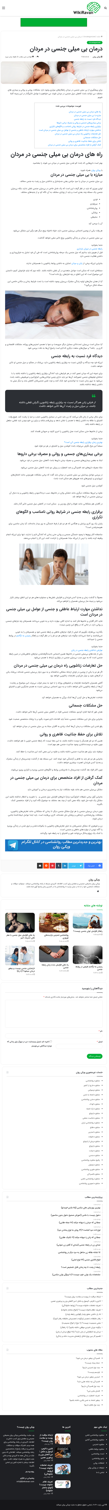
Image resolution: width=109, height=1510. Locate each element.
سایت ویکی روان (68, 1504)
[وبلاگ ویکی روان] (86, 8)
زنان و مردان (77, 263)
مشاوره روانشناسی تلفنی (90, 1178)
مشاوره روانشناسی (93, 1080)
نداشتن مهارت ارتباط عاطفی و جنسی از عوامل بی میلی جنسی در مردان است (70, 130)
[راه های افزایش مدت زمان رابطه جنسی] (54, 954)
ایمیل (99, 1041)
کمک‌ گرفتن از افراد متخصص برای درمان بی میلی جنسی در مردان (74, 144)
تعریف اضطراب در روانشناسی (89, 1395)
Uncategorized (89, 36)
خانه (99, 36)
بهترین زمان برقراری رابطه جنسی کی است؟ (83, 442)
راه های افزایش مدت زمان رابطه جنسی (55, 966)
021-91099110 (29, 1472)
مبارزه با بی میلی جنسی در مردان (87, 115)
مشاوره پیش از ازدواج (91, 1141)
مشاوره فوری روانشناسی (90, 1169)
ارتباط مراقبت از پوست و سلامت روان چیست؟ (83, 1296)
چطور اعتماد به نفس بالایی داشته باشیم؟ (84, 1400)
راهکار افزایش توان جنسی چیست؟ (87, 931)
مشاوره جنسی (94, 1155)
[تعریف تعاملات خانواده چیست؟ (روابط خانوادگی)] (63, 1469)
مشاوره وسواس (94, 1090)
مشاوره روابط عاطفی (96, 1449)
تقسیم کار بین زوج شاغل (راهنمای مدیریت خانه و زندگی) (78, 1336)
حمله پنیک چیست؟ (92, 1362)
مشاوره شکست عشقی (91, 1118)
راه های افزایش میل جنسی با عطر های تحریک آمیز (21, 936)
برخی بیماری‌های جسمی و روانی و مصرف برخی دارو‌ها (79, 122)
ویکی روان (96, 56)
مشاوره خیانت (94, 1150)
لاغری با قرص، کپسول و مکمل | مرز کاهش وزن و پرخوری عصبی (76, 1301)
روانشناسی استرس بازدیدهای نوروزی (56, 936)
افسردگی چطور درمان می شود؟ (88, 1358)
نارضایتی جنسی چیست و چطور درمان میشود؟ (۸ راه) (21, 970)
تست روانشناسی (97, 1453)
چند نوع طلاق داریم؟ (92, 1404)
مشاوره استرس (94, 1132)
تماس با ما (100, 1472)
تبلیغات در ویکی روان (96, 1467)
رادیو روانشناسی (98, 1458)
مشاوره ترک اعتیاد (93, 1108)
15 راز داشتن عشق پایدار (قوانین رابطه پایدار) (83, 1314)
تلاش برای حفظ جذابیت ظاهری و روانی (84, 141)
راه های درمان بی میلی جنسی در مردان (85, 111)
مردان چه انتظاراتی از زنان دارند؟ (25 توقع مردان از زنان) (78, 1331)
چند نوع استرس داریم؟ (91, 1367)
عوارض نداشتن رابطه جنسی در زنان (86, 650)
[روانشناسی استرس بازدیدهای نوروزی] (54, 922)
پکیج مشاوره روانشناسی (90, 1160)
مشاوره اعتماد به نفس (91, 1094)
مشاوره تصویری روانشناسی (89, 1183)
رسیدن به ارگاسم (23, 635)
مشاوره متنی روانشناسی (90, 1099)
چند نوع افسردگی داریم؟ (90, 1386)
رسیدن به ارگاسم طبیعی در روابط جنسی (89, 968)
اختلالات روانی (98, 1463)
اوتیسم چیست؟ (94, 1372)
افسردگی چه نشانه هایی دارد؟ (88, 1381)
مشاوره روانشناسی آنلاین (94, 1439)
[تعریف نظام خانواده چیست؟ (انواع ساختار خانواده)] (63, 1484)
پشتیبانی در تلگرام (27, 1478)
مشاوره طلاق (95, 1127)
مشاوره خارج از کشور (92, 1085)
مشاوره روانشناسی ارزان (91, 1122)
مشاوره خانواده (94, 1136)
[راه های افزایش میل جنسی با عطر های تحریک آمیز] (20, 922)
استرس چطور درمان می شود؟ (88, 1376)
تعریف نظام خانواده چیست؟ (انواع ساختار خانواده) (81, 1309)
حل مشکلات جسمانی (92, 137)
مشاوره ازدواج (94, 1113)
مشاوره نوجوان (94, 1164)
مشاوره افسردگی (93, 1174)
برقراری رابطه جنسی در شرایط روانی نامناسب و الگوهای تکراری (75, 126)
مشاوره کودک (95, 1104)
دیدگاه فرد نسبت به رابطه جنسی (87, 119)
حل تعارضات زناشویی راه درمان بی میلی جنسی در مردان (78, 133)
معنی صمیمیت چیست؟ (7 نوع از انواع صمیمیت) (81, 1323)
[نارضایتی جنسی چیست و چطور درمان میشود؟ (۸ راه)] (20, 956)
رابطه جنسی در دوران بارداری (89, 249)
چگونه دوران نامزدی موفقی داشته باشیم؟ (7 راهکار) (80, 1327)
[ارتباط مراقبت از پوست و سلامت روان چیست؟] (63, 1439)
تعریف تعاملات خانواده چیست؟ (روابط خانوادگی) (81, 1305)
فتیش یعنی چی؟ (93, 1390)
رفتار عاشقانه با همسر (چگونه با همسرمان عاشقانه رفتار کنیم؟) (77, 1318)
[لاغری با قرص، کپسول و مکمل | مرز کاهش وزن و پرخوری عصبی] (63, 1452)
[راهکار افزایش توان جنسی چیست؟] (87, 921)
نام (100, 1031)
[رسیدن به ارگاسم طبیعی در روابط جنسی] (87, 955)
